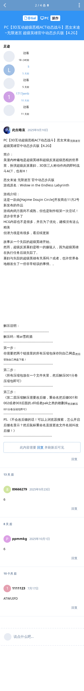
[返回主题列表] (4, 5)
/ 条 (40, 5)
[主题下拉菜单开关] (79, 5)
